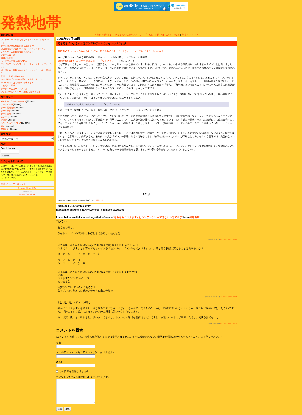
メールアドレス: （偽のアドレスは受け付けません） (85, 352)
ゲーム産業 (6, 114)
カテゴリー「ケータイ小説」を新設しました (21, 79)
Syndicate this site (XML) (27, 188)
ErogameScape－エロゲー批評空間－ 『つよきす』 (86, 60)
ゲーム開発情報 (8, 107)
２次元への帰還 (8, 85)
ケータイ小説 (7, 104)
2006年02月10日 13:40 (228, 239)
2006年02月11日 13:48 (228, 296)
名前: (59, 342)
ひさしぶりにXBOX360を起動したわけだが (21, 91)
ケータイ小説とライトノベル (14, 89)
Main (176, 34)
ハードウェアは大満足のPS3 (14, 61)
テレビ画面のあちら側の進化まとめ (17, 82)
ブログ (4, 120)
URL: (59, 362)
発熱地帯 (31, 22)
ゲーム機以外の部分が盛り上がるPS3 (18, 46)
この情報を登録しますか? (73, 371)
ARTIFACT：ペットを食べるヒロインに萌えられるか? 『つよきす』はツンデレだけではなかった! (110, 51)
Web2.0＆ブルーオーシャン (13, 101)
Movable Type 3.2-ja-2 (27, 194)
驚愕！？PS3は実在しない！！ (15, 76)
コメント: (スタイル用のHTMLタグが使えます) (82, 377)
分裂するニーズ (8, 55)
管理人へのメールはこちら (13, 183)
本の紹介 (5, 129)
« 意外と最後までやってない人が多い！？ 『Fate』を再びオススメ (133, 34)
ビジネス (5, 117)
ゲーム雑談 (6, 110)
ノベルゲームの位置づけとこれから (17, 52)
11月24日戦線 (7, 58)
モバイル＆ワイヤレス (11, 123)
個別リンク (99, 200)
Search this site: (8, 148)
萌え (3, 126)
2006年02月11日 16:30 (228, 323)
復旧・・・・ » (190, 34)
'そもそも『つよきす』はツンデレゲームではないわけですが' (148, 217)
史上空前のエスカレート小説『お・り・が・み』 (23, 49)
